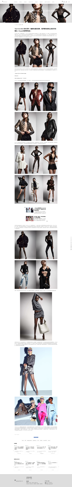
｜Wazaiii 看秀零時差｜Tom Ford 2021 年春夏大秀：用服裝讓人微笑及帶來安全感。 (40, 209)
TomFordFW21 (45, 440)
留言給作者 (36, 437)
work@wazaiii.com (50, 482)
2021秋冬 (41, 440)
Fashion (23, 440)
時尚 (25, 440)
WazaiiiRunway (34, 440)
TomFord (49, 440)
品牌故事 (27, 482)
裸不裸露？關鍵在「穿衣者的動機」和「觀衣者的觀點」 (40, 217)
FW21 (38, 440)
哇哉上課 (33, 482)
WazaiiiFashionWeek (29, 440)
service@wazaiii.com (51, 483)
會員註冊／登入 (36, 482)
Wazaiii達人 (30, 482)
